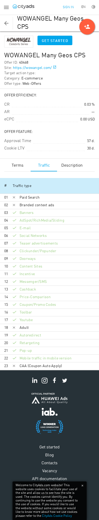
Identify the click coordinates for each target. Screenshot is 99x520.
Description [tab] (72, 165)
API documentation (49, 479)
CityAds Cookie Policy (57, 516)
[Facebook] (55, 383)
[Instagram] (45, 383)
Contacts (49, 463)
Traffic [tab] (44, 165)
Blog (49, 455)
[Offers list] (6, 23)
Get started (55, 41)
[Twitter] (65, 383)
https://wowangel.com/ (32, 68)
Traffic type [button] (22, 186)
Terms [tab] (17, 165)
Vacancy (49, 471)
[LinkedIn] (35, 383)
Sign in (68, 7)
